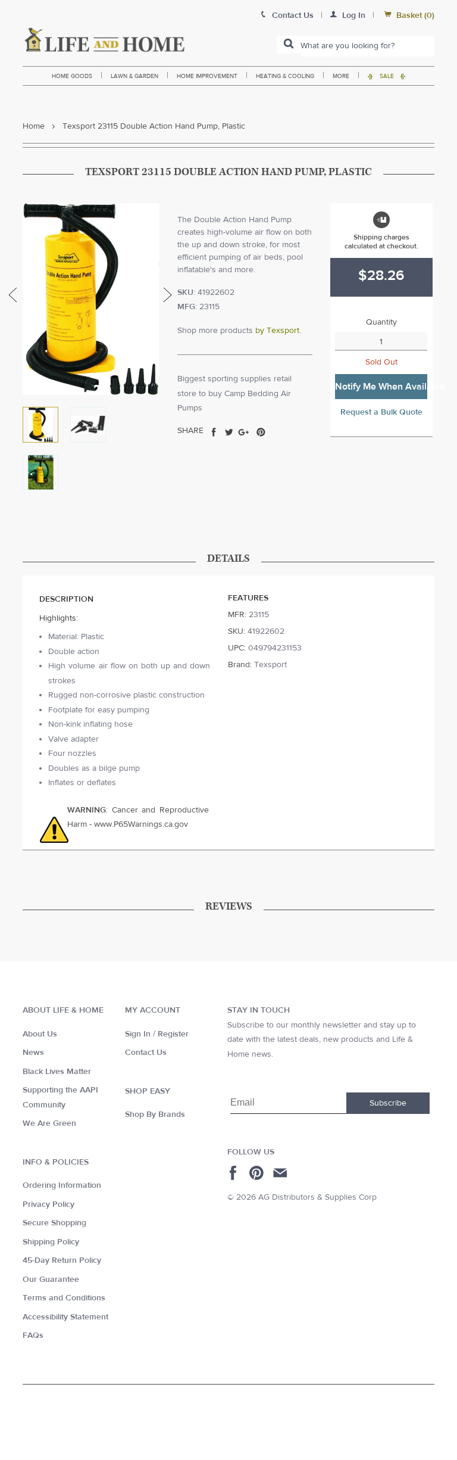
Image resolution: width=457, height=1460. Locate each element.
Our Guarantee (51, 1279)
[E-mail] (281, 1173)
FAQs (33, 1335)
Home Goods (72, 76)
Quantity (381, 322)
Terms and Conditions (64, 1298)
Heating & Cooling (285, 76)
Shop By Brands (155, 1114)
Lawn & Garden (134, 76)
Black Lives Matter (57, 1071)
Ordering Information (62, 1185)
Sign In (138, 1034)
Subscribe (388, 1103)
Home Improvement (207, 76)
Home (34, 126)
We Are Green (49, 1123)
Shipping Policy (51, 1242)
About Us (40, 1034)
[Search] (289, 45)
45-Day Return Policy (62, 1260)
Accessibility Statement (65, 1317)
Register (173, 1034)
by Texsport (277, 330)
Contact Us (146, 1052)
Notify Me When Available (381, 387)
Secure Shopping (54, 1223)
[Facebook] (235, 1173)
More (341, 76)
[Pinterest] (258, 1173)
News (33, 1052)
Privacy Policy (48, 1204)
